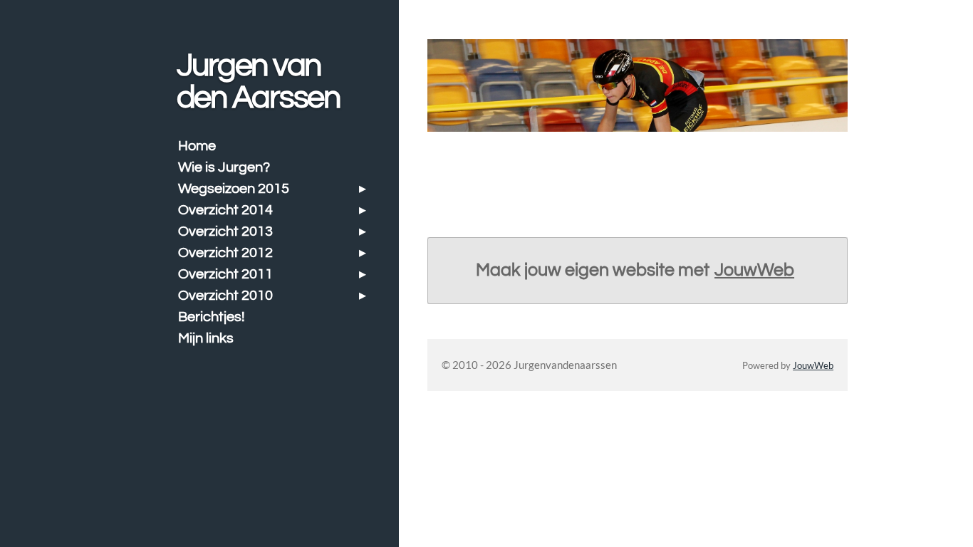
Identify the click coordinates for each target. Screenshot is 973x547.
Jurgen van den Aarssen (258, 81)
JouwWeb (754, 270)
